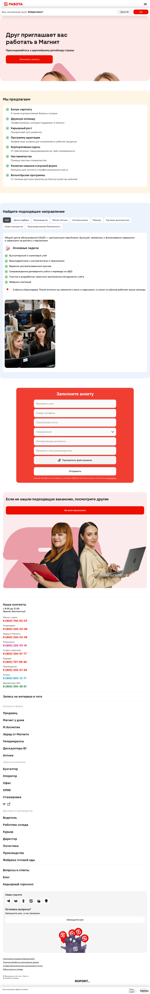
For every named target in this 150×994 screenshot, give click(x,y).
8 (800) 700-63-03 (15, 620)
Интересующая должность (51, 441)
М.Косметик (11, 727)
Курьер (8, 832)
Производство (41, 220)
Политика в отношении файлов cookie (19, 959)
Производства (13, 853)
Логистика (11, 846)
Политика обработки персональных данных (21, 962)
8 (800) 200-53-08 (15, 629)
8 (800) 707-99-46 (15, 661)
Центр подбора (21, 220)
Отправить (75, 471)
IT (4, 804)
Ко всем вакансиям (75, 510)
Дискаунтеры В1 (15, 748)
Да (141, 11)
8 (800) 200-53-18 (15, 645)
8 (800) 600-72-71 (14, 678)
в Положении (111, 478)
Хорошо (144, 990)
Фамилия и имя (45, 403)
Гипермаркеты (13, 741)
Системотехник (80, 220)
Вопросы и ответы (16, 870)
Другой (124, 11)
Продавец (10, 713)
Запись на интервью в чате (22, 696)
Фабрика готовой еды (19, 860)
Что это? (131, 990)
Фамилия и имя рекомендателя (54, 450)
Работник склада (15, 825)
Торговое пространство (117, 220)
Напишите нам (75, 919)
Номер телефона (45, 413)
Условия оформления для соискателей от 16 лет (23, 966)
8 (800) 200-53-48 (15, 637)
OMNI (7, 790)
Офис (7, 783)
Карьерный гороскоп (18, 884)
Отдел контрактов (14, 226)
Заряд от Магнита (16, 734)
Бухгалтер (10, 769)
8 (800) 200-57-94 (15, 670)
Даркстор (10, 839)
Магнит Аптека (60, 220)
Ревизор (97, 220)
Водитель (10, 817)
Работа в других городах (13, 969)
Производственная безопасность (44, 226)
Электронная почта (47, 422)
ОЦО (7, 220)
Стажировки (12, 797)
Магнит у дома (13, 720)
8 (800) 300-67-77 (15, 653)
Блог (6, 877)
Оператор (10, 776)
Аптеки (8, 755)
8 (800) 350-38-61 (15, 686)
